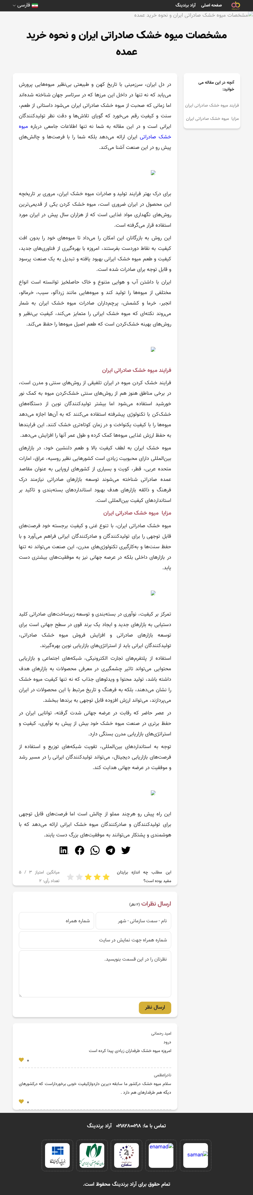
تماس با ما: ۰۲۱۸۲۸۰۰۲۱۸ (141, 1126)
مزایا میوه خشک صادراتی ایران (212, 119)
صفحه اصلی (211, 5)
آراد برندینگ (186, 5)
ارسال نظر (155, 1008)
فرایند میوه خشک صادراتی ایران (212, 105)
